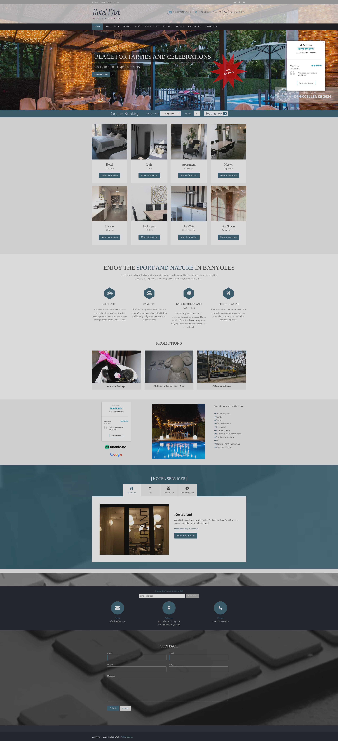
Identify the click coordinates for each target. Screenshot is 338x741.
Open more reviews (306, 83)
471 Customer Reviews (306, 52)
